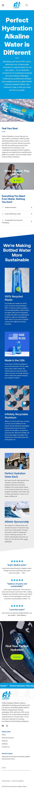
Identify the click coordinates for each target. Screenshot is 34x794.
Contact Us (6, 747)
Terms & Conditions (17, 781)
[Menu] (3, 5)
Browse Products (8, 738)
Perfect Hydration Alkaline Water (16, 786)
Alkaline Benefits (10, 207)
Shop (4, 735)
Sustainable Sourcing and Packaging (12, 221)
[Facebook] (3, 726)
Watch (18, 180)
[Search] (27, 5)
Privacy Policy (6, 781)
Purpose (5, 741)
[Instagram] (7, 726)
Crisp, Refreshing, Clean (13, 214)
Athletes (5, 744)
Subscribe (27, 768)
